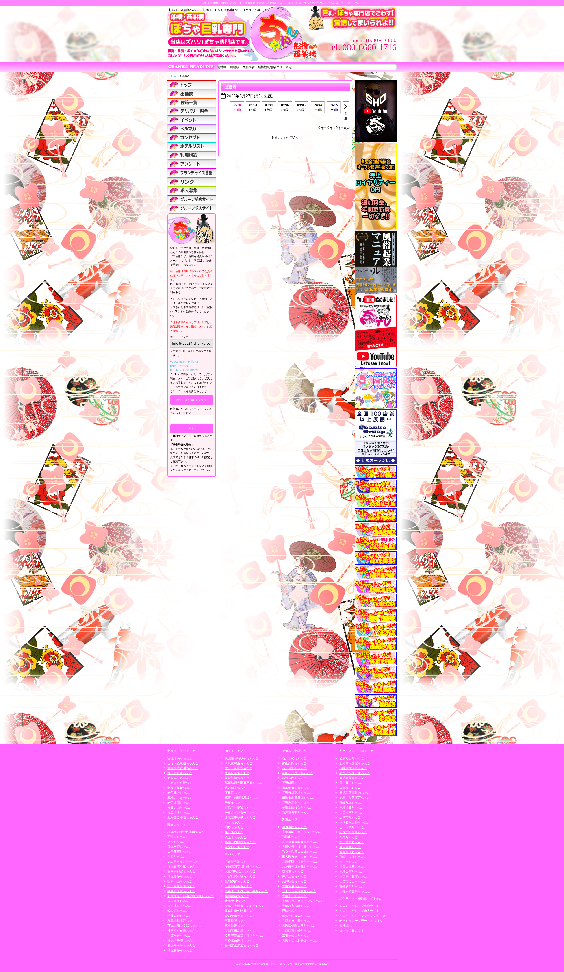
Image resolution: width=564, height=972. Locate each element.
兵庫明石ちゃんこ (294, 881)
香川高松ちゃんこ (351, 783)
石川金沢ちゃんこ (294, 768)
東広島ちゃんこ (350, 847)
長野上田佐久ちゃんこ (297, 807)
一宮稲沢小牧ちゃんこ (240, 876)
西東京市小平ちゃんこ (240, 817)
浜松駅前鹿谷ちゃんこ (240, 940)
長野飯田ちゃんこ (294, 783)
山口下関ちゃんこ (351, 827)
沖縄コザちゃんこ (351, 871)
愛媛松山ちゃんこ (351, 758)
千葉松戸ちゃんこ (179, 935)
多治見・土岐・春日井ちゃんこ (246, 891)
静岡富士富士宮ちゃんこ (242, 945)
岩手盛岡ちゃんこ (179, 802)
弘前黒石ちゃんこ (179, 778)
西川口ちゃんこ (178, 837)
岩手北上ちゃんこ (179, 793)
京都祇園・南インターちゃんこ (303, 832)
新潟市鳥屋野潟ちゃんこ (299, 798)
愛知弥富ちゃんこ (237, 881)
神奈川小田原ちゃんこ (182, 930)
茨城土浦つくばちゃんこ (184, 925)
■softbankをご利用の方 (184, 370)
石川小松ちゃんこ (294, 758)
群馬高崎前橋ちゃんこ (182, 866)
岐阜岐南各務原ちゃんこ (242, 911)
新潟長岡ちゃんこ (294, 778)
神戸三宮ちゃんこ (294, 876)
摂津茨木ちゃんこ (294, 911)
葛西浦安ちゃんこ (237, 788)
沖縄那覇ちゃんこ (351, 807)
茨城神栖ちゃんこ (237, 778)
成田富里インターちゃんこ (185, 861)
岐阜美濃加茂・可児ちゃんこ (245, 935)
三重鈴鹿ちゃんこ (237, 925)
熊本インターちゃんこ (354, 773)
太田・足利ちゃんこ (238, 768)
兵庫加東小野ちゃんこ (297, 920)
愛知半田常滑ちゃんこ (240, 930)
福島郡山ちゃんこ (179, 807)
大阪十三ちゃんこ (294, 896)
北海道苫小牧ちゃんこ (182, 817)
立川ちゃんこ (176, 842)
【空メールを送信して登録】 (191, 400)
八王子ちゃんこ (235, 837)
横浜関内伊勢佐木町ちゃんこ (187, 832)
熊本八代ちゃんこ (351, 852)
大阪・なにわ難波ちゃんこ (300, 940)
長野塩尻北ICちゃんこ (297, 802)
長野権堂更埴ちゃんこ (297, 793)
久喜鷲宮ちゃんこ (237, 773)
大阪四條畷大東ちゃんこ (299, 925)
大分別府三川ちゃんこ (354, 891)
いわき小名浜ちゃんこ (182, 783)
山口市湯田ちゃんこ (353, 881)
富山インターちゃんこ (297, 773)
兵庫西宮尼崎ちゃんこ (297, 930)
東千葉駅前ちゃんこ (181, 852)
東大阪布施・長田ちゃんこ (300, 856)
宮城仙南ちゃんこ (179, 758)
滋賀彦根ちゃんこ (294, 827)
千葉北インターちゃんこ (242, 812)
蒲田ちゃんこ (234, 832)
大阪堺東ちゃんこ (294, 886)
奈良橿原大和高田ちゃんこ (300, 842)
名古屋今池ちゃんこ (238, 861)
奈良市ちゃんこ (293, 871)
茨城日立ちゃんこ (237, 847)
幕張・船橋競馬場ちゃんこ (243, 798)
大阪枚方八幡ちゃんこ (297, 906)
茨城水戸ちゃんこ (179, 846)
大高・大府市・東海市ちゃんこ (246, 906)
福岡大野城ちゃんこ (353, 832)
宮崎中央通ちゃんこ (353, 857)
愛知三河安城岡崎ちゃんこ (243, 866)
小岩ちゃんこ (234, 822)
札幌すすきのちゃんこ (182, 798)
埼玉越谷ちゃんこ (179, 950)
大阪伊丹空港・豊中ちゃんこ (302, 846)
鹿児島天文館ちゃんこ (354, 763)
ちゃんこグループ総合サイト (359, 906)
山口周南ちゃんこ (351, 812)
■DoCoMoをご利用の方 (184, 361)
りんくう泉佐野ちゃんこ (299, 891)
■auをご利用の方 (180, 366)
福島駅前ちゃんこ (179, 812)
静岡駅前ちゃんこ (237, 896)
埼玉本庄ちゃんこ (179, 901)
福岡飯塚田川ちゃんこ (354, 822)
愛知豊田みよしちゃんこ (242, 916)
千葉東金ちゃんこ (179, 916)
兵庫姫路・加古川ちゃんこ (300, 861)
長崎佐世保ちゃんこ (353, 768)
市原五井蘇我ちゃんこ (240, 807)
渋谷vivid (345, 925)
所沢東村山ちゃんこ (238, 763)
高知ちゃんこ (348, 837)
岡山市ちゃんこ (350, 862)
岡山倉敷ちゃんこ (351, 842)
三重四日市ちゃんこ (238, 886)
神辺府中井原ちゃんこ (354, 876)
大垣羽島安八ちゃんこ (240, 871)
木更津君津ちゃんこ (181, 906)
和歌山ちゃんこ (293, 837)
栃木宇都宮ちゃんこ (181, 871)
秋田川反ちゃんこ (179, 773)
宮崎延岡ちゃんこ (351, 886)
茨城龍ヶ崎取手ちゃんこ (242, 758)
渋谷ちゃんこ (234, 827)
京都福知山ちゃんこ (296, 935)
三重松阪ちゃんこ (237, 920)
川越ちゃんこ (176, 856)
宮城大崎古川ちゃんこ (182, 768)
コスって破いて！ (351, 930)
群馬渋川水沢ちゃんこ (182, 920)
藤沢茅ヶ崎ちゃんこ (181, 945)
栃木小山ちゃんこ (179, 881)
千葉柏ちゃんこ (235, 802)
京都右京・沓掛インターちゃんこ (305, 901)
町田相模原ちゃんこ (181, 886)
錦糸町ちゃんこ (178, 911)
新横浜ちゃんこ (235, 793)
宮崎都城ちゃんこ (351, 802)
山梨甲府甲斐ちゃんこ (297, 788)
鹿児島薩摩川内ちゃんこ (356, 793)
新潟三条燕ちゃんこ (296, 812)
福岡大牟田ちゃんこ (353, 867)
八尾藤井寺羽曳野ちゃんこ (300, 866)
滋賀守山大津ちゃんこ (297, 916)
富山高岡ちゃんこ (294, 763)
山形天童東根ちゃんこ (182, 763)
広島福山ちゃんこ (351, 788)
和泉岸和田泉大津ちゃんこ (300, 852)
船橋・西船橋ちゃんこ (240, 842)
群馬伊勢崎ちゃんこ (181, 940)
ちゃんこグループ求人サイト (359, 911)
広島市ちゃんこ (350, 817)
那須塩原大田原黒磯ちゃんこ (245, 783)
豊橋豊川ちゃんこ (237, 901)
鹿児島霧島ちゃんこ (353, 778)
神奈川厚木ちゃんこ (181, 891)
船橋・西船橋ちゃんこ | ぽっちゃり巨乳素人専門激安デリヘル (287, 963)
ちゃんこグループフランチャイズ (362, 916)
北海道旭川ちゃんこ (181, 788)
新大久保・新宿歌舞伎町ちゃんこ (190, 896)
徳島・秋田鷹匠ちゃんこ (356, 798)
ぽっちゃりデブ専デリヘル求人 (360, 920)
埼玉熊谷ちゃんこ (179, 876)
